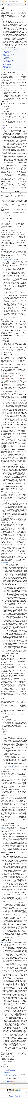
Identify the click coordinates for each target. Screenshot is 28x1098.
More (9, 4)
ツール (25, 5)
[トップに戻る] (14, 1085)
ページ (2, 5)
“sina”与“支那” (5, 1072)
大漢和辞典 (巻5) (4, 127)
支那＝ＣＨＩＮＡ (6, 1069)
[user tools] (25, 1)
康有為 (24, 378)
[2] (17, 801)
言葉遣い (8, 1081)
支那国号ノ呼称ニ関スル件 (7, 562)
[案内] (2, 1)
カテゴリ (3, 1081)
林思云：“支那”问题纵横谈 (8, 1070)
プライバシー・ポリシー (17, 1095)
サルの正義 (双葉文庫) (11, 766)
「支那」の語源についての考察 (11, 1075)
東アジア (17, 1081)
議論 (5, 5)
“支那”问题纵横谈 (4, 942)
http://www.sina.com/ (5, 827)
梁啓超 (6, 378)
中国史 (12, 1081)
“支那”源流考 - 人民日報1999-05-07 (12, 1074)
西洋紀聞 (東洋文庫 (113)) (9, 259)
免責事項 (18, 1096)
